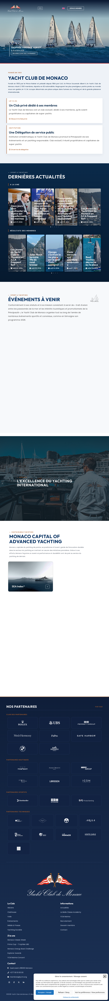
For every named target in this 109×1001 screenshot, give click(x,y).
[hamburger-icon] (40, 8)
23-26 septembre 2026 (21, 388)
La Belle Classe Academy (26, 616)
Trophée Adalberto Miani (73, 384)
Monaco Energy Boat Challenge (72, 585)
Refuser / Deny (63, 992)
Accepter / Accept (44, 992)
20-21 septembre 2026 (21, 355)
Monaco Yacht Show (23, 384)
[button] (105, 976)
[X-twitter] (19, 982)
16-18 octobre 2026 (67, 388)
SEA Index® (18, 586)
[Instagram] (9, 982)
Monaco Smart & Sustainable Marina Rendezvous (23, 349)
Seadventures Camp (23, 649)
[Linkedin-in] (23, 982)
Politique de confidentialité (71, 997)
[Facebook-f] (14, 982)
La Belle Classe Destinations (68, 648)
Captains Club (20, 679)
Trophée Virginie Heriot (25, 419)
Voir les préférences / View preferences (90, 992)
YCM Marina (67, 616)
